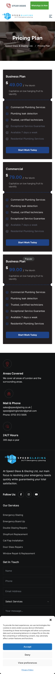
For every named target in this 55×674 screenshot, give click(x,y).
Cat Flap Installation (13, 540)
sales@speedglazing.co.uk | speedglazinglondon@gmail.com (20, 409)
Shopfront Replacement (15, 534)
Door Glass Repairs (13, 547)
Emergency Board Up (14, 521)
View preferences (27, 662)
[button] (50, 619)
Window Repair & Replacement (19, 553)
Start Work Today (27, 150)
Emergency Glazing (13, 515)
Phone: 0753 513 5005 (15, 414)
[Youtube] (36, 494)
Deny (27, 654)
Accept (27, 646)
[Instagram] (29, 494)
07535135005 (19, 6)
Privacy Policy (27, 670)
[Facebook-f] (21, 494)
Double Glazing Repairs (15, 527)
